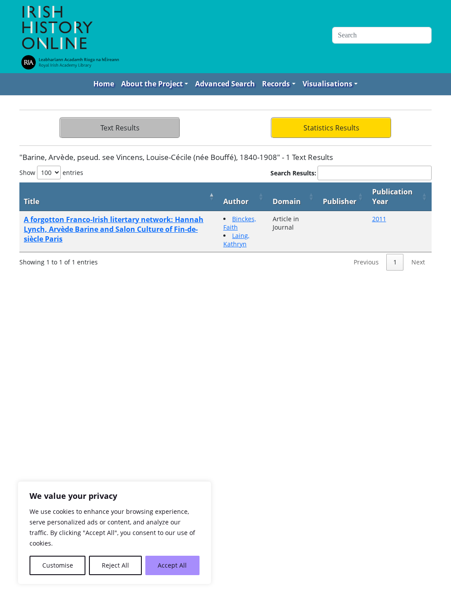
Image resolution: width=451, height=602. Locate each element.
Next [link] (418, 262)
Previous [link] (366, 262)
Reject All (115, 565)
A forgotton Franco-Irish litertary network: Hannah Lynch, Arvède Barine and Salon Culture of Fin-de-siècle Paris (113, 229)
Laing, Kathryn (236, 239)
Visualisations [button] (327, 84)
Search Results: (293, 173)
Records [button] (276, 84)
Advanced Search (225, 84)
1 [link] (395, 262)
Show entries (51, 172)
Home (103, 84)
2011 (379, 219)
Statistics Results (331, 128)
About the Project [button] (152, 84)
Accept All (172, 565)
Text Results (120, 128)
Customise (57, 565)
